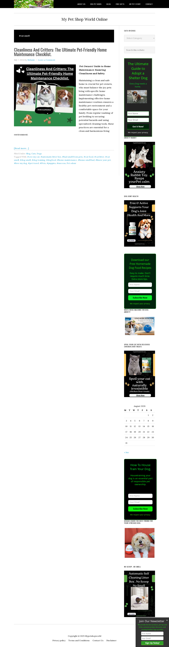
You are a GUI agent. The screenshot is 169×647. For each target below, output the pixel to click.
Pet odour (71, 163)
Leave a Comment (46, 60)
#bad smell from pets (72, 157)
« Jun (126, 452)
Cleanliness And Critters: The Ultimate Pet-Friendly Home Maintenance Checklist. (60, 51)
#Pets (43, 163)
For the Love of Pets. (34, 4)
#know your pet (103, 160)
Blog (28, 153)
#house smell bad (86, 160)
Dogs (39, 153)
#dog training (38, 160)
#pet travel (33, 163)
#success (61, 163)
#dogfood (51, 160)
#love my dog (20, 163)
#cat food (88, 157)
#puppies (51, 163)
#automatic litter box (51, 157)
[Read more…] (21, 148)
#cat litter (99, 157)
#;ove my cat (33, 157)
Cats (33, 153)
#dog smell (25, 160)
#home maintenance (67, 160)
